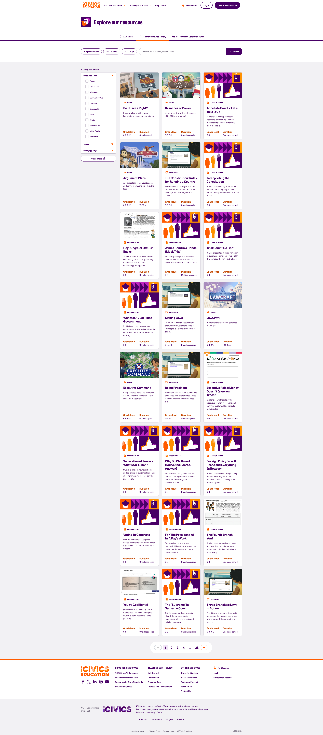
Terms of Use (155, 731)
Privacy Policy (168, 731)
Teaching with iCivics (138, 5)
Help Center (160, 5)
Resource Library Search (126, 677)
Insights (169, 719)
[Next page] (204, 647)
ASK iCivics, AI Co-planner (127, 672)
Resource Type (90, 75)
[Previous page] (158, 647)
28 (197, 647)
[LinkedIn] (95, 681)
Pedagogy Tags (90, 150)
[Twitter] (89, 681)
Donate (180, 719)
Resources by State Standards (129, 682)
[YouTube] (107, 681)
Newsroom (157, 719)
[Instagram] (101, 681)
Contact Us (186, 691)
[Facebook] (83, 681)
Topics (86, 144)
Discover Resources (113, 5)
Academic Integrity (138, 731)
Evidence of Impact (189, 682)
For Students (191, 5)
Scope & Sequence (123, 686)
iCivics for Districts (189, 672)
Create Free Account (227, 5)
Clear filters (96, 158)
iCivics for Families (189, 677)
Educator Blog (154, 682)
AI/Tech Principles (184, 731)
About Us (143, 719)
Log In (206, 5)
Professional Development (160, 686)
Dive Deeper (153, 677)
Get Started (153, 672)
